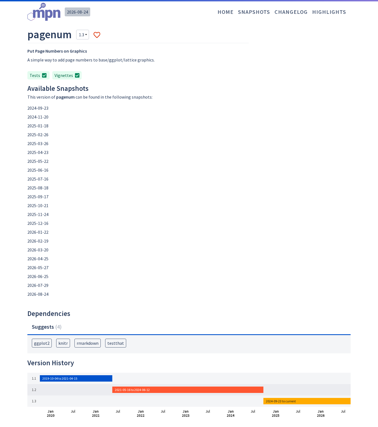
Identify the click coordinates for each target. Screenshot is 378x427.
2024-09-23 (37, 108)
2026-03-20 (37, 250)
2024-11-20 (37, 117)
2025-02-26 (37, 134)
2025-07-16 (37, 179)
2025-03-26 (37, 143)
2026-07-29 (37, 285)
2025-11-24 (37, 214)
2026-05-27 (37, 267)
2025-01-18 (37, 125)
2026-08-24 (77, 12)
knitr (63, 343)
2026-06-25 (37, 276)
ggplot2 (42, 343)
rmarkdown (88, 343)
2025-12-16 (37, 223)
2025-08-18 (37, 188)
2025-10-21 (37, 205)
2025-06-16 (37, 170)
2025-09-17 (37, 196)
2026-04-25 (37, 258)
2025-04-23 (37, 152)
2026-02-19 (37, 241)
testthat (115, 343)
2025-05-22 (37, 161)
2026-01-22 (37, 232)
